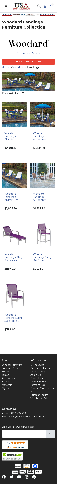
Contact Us (36, 378)
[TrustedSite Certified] (12, 456)
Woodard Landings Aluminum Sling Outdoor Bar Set (13, 136)
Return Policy (37, 371)
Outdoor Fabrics (39, 395)
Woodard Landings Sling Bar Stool (42, 257)
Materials (7, 385)
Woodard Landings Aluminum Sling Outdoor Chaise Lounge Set (13, 196)
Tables (5, 374)
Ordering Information (42, 368)
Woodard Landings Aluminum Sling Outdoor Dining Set (42, 136)
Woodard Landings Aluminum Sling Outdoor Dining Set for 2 (43, 196)
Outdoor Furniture (12, 364)
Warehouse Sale (39, 398)
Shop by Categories (30, 61)
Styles (5, 388)
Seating (6, 371)
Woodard (18, 67)
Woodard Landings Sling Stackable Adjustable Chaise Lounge (13, 257)
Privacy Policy (38, 381)
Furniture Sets (10, 368)
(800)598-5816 (18, 413)
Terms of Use (37, 385)
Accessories (8, 378)
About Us (35, 374)
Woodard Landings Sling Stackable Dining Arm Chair (13, 318)
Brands (6, 381)
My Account (37, 364)
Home (6, 67)
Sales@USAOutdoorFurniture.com (28, 416)
